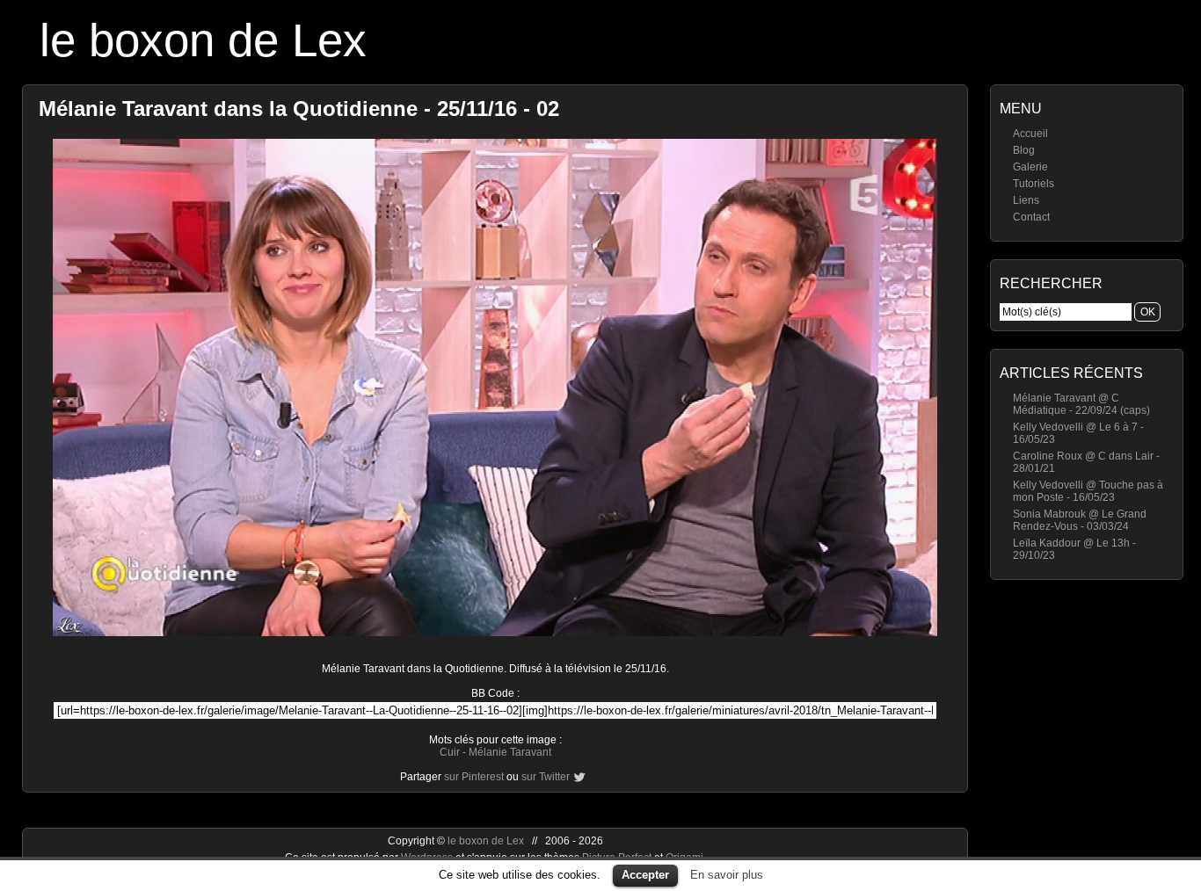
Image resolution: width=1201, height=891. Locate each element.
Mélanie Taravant (510, 752)
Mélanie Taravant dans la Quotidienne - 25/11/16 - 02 (299, 108)
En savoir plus (726, 874)
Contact (1031, 217)
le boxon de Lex (203, 40)
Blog (1024, 150)
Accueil (1030, 133)
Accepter (645, 874)
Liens (1026, 200)
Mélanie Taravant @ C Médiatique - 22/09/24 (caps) (1081, 404)
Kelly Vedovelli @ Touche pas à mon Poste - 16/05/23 (1088, 491)
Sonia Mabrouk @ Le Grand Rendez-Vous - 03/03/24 (1079, 520)
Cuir (450, 752)
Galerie (1030, 167)
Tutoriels (1033, 183)
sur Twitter (545, 777)
